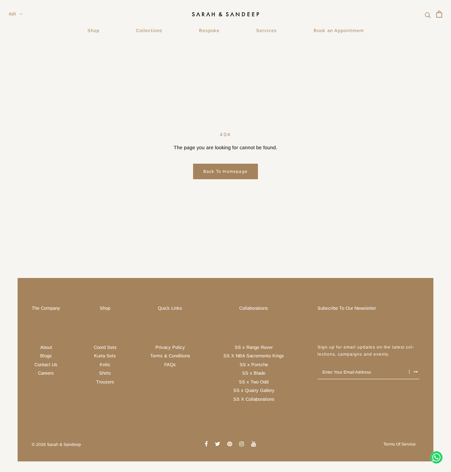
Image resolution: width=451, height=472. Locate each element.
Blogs (46, 355)
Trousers (105, 382)
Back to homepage (225, 171)
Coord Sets (105, 347)
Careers (46, 373)
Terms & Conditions (170, 355)
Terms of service (399, 444)
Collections (149, 30)
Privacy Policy (170, 347)
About (46, 347)
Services (266, 30)
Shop (93, 30)
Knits (105, 364)
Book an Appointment (339, 30)
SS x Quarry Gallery (253, 390)
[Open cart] (439, 14)
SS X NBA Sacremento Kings (253, 355)
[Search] (428, 14)
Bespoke (209, 30)
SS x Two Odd (253, 382)
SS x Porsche (254, 364)
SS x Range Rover (254, 347)
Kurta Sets (105, 355)
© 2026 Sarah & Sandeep (56, 444)
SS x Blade (253, 373)
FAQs (170, 364)
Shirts (105, 373)
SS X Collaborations (253, 399)
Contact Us (46, 364)
